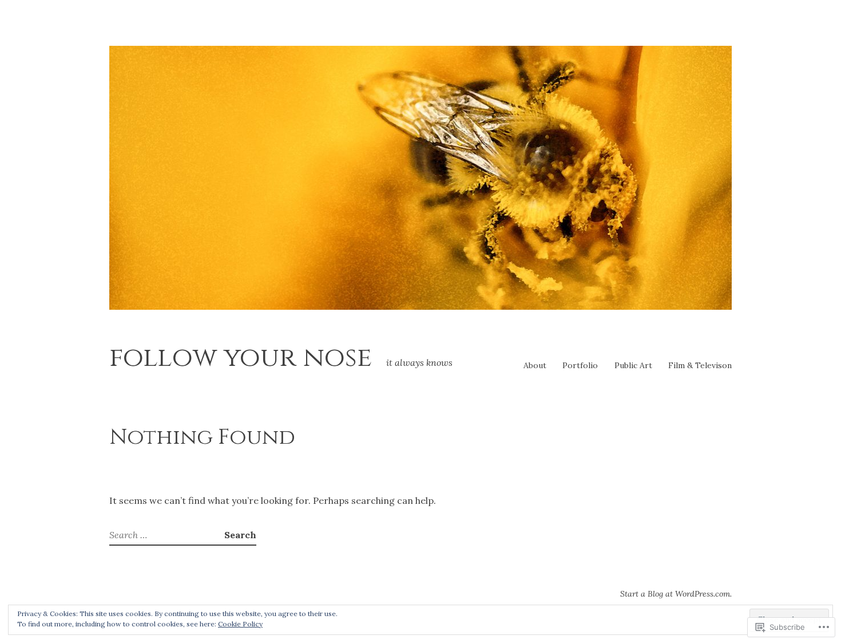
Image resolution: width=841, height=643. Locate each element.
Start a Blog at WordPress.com (675, 594)
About (534, 365)
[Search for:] (166, 535)
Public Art (633, 365)
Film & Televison (700, 365)
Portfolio (580, 365)
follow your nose (240, 358)
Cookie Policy (240, 624)
